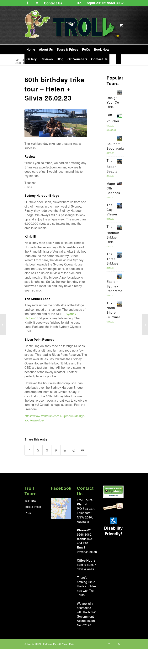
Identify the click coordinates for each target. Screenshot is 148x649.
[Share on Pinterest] (55, 450)
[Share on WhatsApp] (47, 450)
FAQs (27, 513)
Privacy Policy (68, 643)
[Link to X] (37, 3)
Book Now (30, 500)
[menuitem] (52, 3)
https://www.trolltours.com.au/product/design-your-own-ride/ (54, 418)
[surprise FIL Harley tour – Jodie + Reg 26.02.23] (145, 324)
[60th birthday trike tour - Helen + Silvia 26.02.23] (55, 123)
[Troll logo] (73, 25)
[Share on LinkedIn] (65, 450)
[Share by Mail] (82, 450)
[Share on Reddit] (73, 450)
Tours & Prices (32, 506)
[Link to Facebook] (27, 3)
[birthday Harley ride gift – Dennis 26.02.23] (3, 324)
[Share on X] (38, 450)
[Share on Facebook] (29, 450)
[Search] (118, 59)
